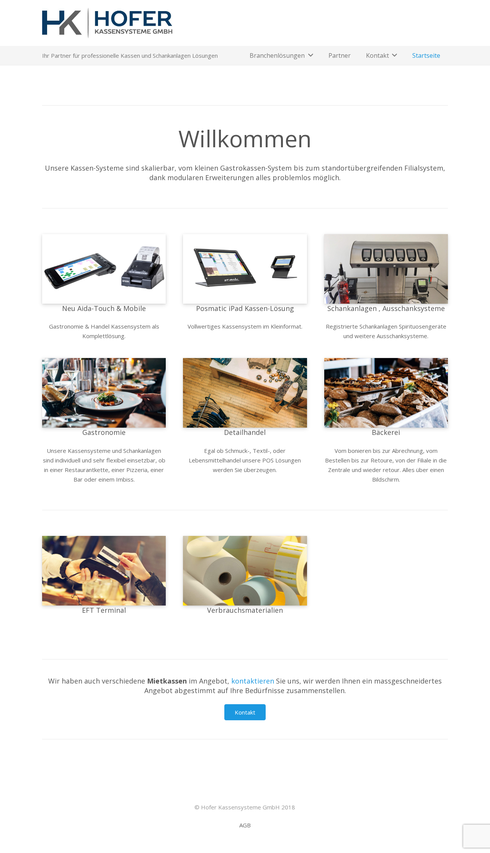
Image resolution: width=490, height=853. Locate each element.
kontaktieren (252, 680)
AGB (245, 825)
